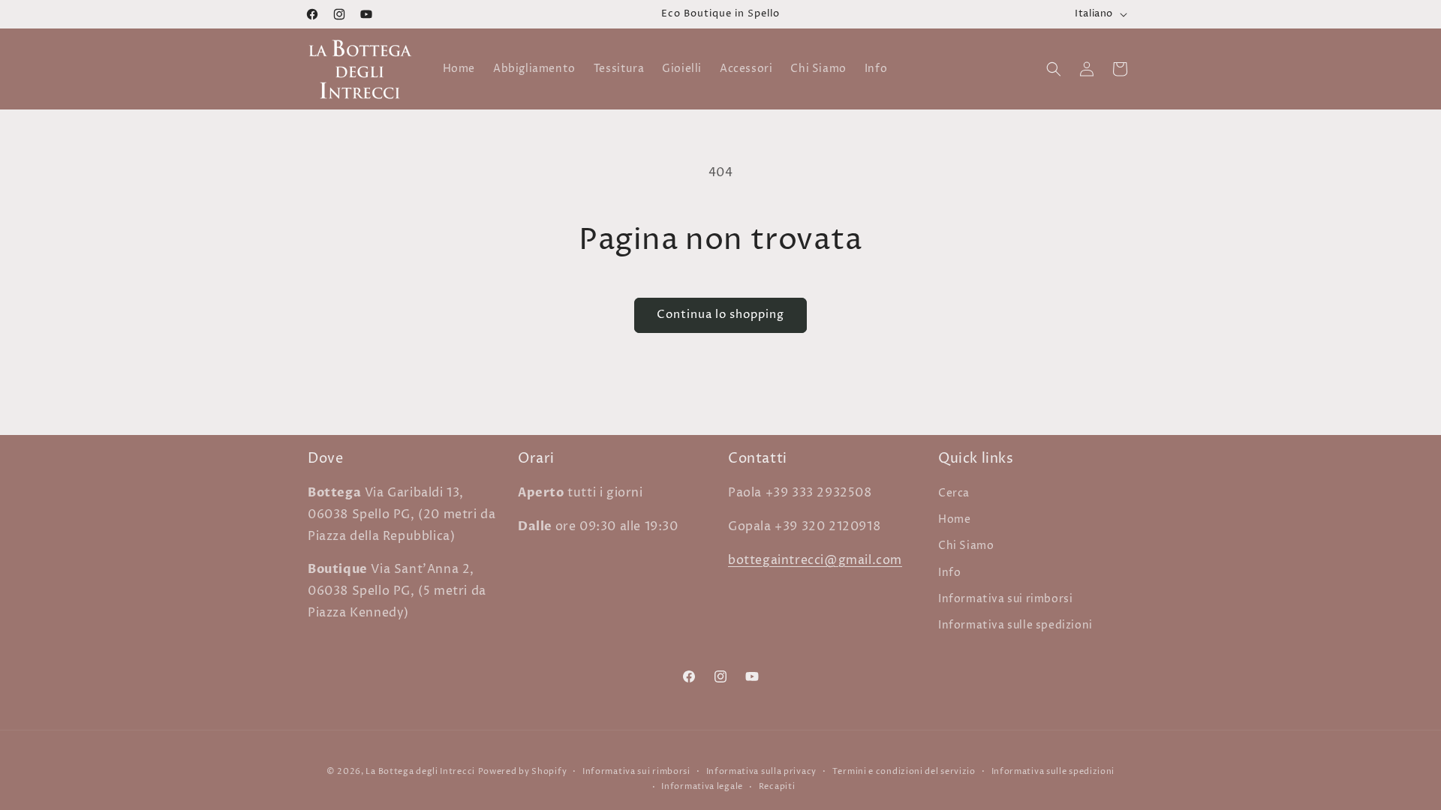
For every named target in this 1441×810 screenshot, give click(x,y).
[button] (1053, 69)
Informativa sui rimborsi (1005, 599)
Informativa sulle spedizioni (1015, 625)
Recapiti (777, 786)
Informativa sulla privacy (761, 771)
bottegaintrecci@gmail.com (815, 560)
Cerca (954, 493)
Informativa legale (702, 786)
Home (954, 519)
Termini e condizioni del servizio (904, 771)
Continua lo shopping (720, 314)
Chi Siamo (966, 545)
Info (949, 573)
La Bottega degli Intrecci (420, 771)
